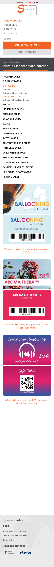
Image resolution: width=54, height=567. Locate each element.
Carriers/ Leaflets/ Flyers (18, 167)
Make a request (11, 34)
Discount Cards (12, 81)
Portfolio (10, 24)
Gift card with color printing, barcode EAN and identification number (27, 326)
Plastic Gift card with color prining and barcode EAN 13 (27, 250)
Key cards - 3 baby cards (17, 172)
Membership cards (13, 109)
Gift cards (9, 85)
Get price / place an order (27, 45)
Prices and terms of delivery (15, 531)
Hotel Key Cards (12, 147)
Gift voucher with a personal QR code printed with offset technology (27, 402)
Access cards (10, 138)
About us (10, 29)
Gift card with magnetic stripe (15, 93)
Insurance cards (12, 133)
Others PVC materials (15, 162)
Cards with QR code (14, 152)
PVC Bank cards (12, 76)
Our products (13, 20)
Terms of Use (9, 540)
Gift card (6, 89)
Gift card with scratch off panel (16, 100)
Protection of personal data (15, 535)
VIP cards (8, 104)
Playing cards (11, 176)
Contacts (9, 39)
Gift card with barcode (12, 96)
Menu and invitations (15, 157)
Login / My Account (27, 52)
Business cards (11, 114)
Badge (6, 123)
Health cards (10, 128)
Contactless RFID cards (16, 143)
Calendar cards (12, 118)
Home (5, 62)
